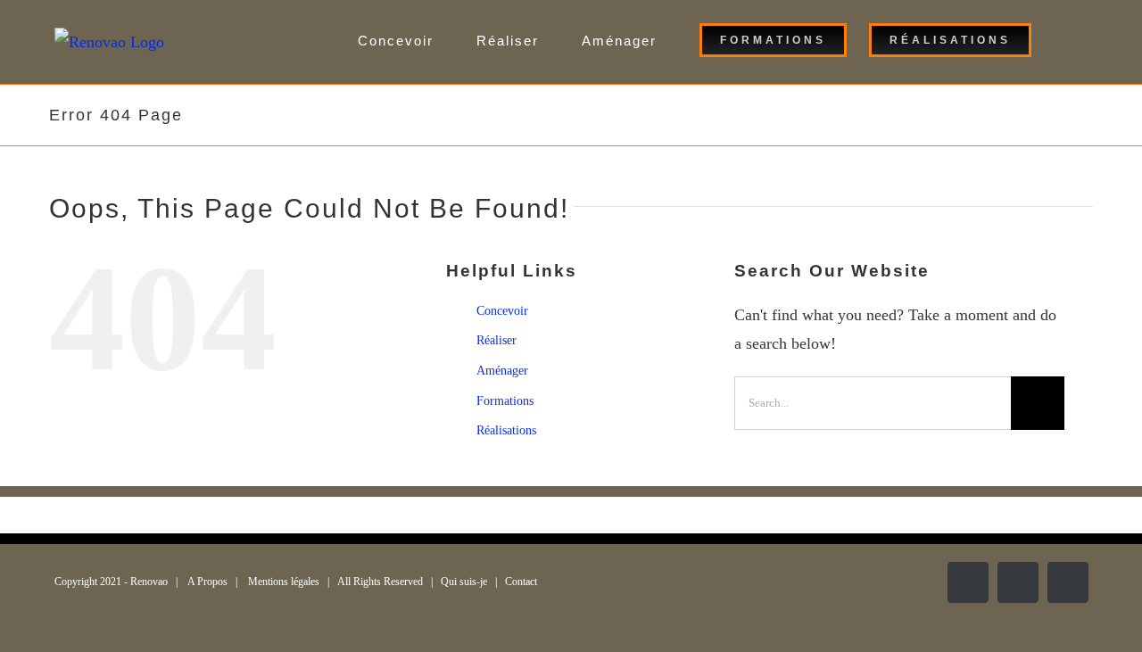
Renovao (149, 581)
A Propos (207, 581)
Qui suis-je (464, 581)
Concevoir (502, 311)
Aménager (502, 370)
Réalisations (506, 430)
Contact (521, 581)
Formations (505, 401)
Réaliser (496, 340)
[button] (1060, 40)
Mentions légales (283, 581)
